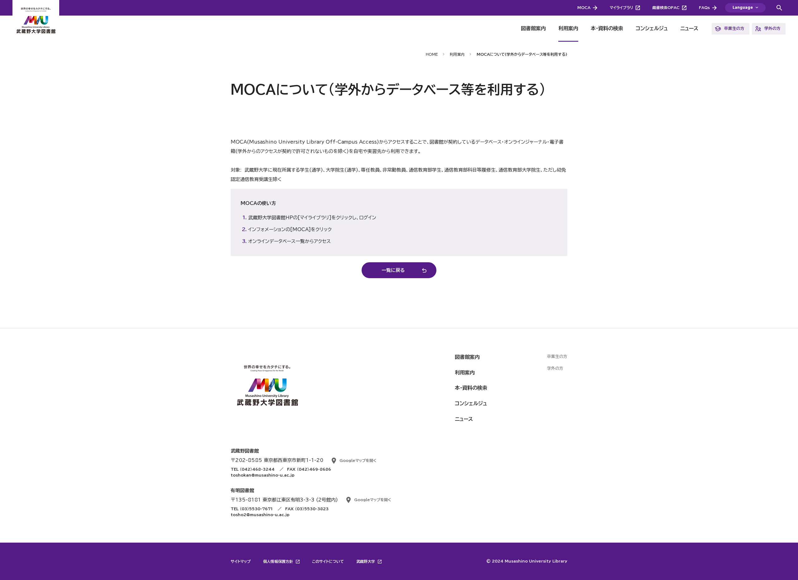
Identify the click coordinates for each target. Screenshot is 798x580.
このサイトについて (328, 561)
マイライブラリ (621, 7)
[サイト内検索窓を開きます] (779, 8)
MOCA (583, 7)
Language (743, 7)
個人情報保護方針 (278, 561)
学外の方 (772, 28)
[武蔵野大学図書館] (35, 21)
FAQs (704, 7)
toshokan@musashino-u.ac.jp (263, 475)
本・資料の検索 (607, 28)
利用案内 (568, 28)
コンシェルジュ (652, 28)
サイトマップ (241, 561)
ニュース (689, 28)
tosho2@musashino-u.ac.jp (260, 514)
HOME (432, 54)
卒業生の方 (734, 28)
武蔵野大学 (366, 561)
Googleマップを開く (357, 460)
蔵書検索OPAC (666, 7)
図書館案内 (533, 28)
